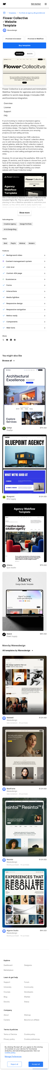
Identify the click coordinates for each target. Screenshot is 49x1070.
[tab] (24, 104)
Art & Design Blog (10, 229)
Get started (36, 4)
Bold (5, 243)
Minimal (22, 243)
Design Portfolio (26, 224)
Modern (31, 243)
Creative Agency (10, 224)
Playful (13, 243)
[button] (45, 4)
